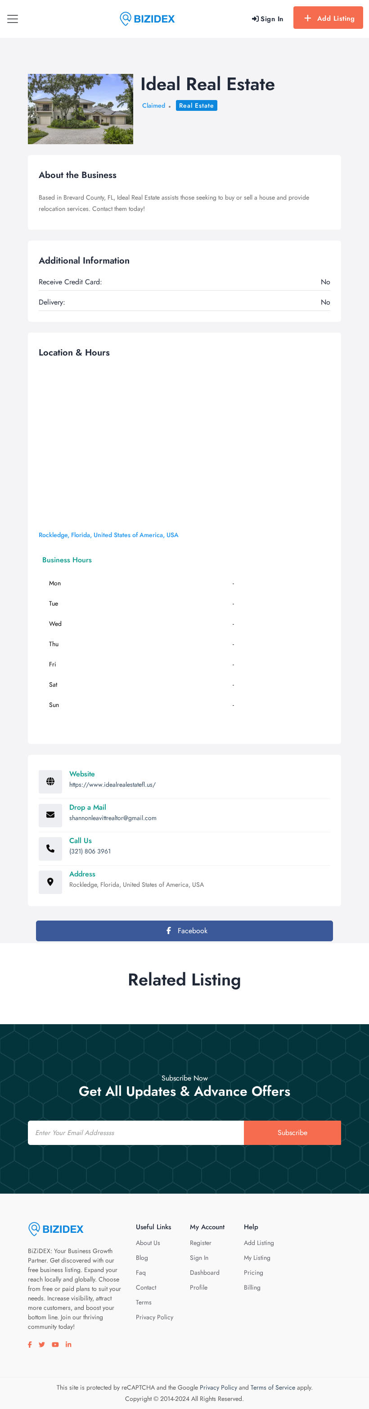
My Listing (257, 1257)
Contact (146, 1287)
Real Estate (196, 105)
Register (201, 1242)
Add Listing (336, 18)
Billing (252, 1287)
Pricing (253, 1272)
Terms (144, 1302)
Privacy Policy (154, 1317)
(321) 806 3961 (90, 851)
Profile (198, 1287)
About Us (148, 1242)
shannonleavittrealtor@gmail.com (113, 817)
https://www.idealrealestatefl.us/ (112, 784)
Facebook (191, 931)
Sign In (199, 1257)
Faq (141, 1272)
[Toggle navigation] (12, 19)
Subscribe (292, 1132)
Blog (142, 1257)
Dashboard (205, 1272)
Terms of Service (273, 1387)
